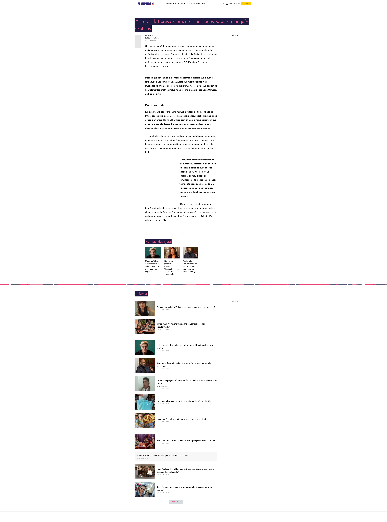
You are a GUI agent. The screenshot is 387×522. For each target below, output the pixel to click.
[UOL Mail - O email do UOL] (229, 4)
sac (224, 3)
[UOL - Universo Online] (155, 4)
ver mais (174, 502)
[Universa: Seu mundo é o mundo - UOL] (145, 4)
